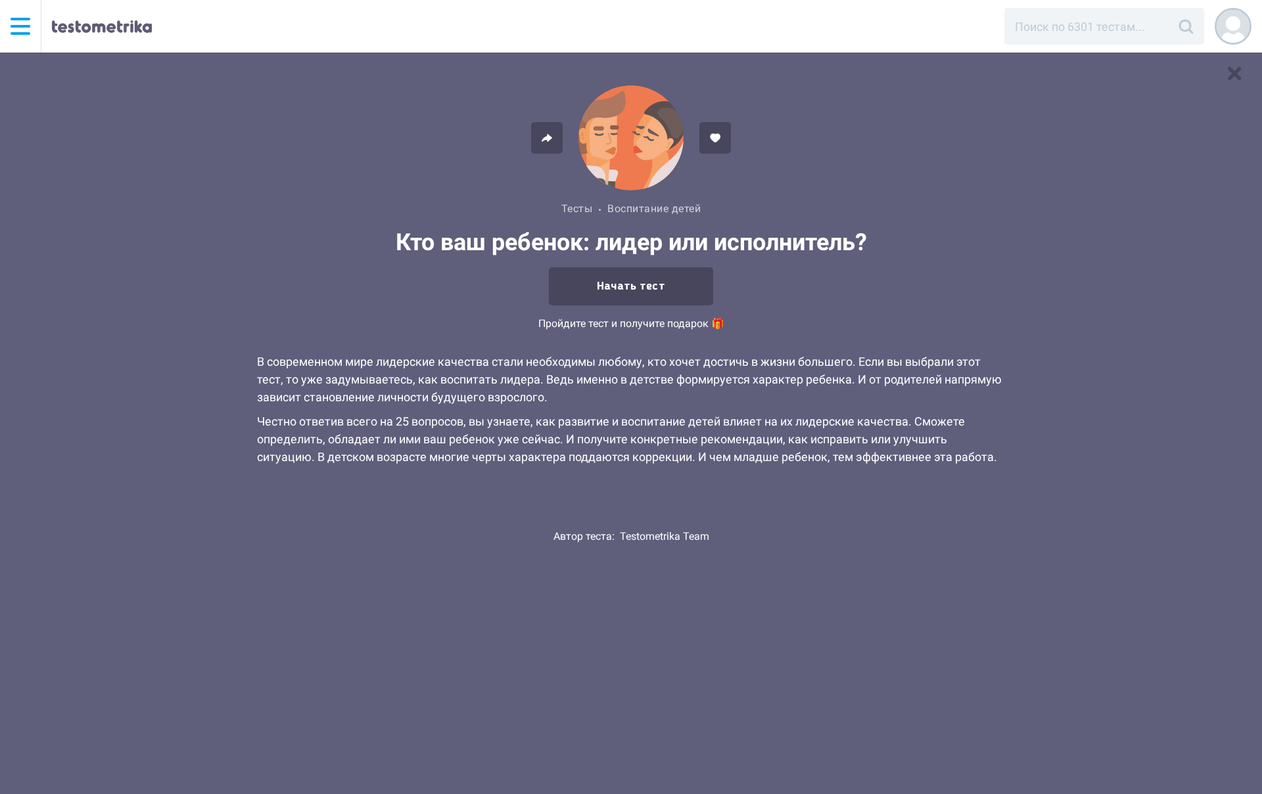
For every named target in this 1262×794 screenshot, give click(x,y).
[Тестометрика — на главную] (102, 26)
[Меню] (20, 26)
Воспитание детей (654, 208)
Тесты (577, 208)
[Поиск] (1186, 26)
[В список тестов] (1234, 73)
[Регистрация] (1233, 26)
